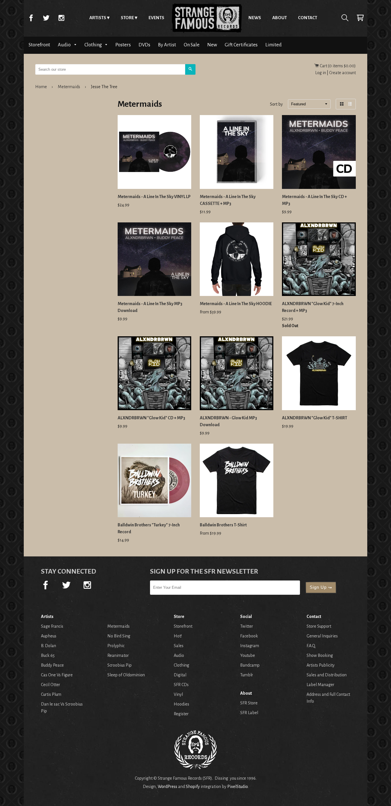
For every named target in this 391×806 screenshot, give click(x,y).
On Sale (192, 45)
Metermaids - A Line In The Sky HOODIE (236, 303)
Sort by (276, 104)
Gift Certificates (241, 45)
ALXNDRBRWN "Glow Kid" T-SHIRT (314, 418)
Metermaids (69, 86)
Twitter (46, 17)
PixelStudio (237, 786)
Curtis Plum (51, 694)
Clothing (93, 45)
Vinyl (178, 694)
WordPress (167, 786)
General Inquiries (322, 636)
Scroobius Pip (119, 665)
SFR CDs (181, 684)
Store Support (319, 626)
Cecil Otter (50, 684)
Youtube (247, 655)
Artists (97, 17)
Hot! (178, 636)
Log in (320, 72)
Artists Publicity (321, 665)
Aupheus (48, 636)
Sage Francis (52, 626)
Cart (360, 17)
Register (181, 714)
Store (127, 17)
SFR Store (249, 703)
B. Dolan (48, 645)
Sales (178, 645)
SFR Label (249, 712)
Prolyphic (116, 645)
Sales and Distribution (327, 675)
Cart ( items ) (337, 66)
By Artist (167, 45)
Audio (65, 45)
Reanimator (118, 655)
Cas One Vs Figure (57, 675)
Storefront (39, 45)
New (212, 45)
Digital (180, 675)
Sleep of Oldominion (126, 675)
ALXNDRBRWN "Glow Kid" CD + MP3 (151, 418)
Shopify (193, 786)
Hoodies (181, 704)
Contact (307, 17)
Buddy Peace (52, 665)
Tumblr (246, 675)
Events (156, 17)
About (279, 17)
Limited (273, 45)
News (254, 17)
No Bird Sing (118, 636)
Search (345, 17)
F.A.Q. (311, 645)
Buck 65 (48, 655)
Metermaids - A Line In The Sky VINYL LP (154, 196)
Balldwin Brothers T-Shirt (223, 525)
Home (206, 17)
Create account (342, 72)
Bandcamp (250, 665)
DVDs (144, 45)
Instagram (61, 17)
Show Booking (320, 655)
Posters (123, 45)
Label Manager (320, 684)
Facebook (31, 17)
